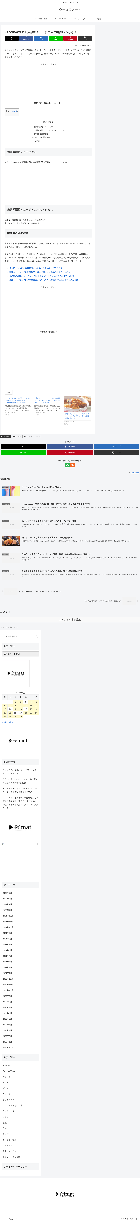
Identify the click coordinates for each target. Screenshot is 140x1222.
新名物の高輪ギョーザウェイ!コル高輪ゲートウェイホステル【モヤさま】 (42, 276)
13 (5, 709)
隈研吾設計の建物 (41, 134)
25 (31, 713)
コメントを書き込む (70, 619)
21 (10, 713)
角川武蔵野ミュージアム (44, 127)
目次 (45, 122)
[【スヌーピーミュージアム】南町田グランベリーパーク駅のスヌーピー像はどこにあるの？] (49, 406)
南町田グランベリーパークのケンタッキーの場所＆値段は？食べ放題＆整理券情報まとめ (77, 416)
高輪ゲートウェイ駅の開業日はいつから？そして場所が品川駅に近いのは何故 (43, 280)
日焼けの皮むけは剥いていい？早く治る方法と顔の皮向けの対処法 (20, 781)
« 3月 (4, 722)
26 (36, 713)
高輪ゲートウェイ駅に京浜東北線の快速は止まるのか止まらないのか (39, 272)
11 (31, 705)
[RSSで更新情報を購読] (72, 465)
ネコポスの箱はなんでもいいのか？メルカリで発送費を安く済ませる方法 (20, 790)
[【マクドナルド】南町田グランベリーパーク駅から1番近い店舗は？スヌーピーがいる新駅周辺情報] (19, 406)
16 (20, 709)
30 (20, 716)
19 (36, 709)
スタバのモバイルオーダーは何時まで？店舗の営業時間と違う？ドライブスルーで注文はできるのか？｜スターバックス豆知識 (20, 803)
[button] (85, 38)
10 (26, 705)
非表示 (14, 111)
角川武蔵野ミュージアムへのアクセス (49, 130)
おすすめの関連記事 (42, 137)
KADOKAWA (18, 436)
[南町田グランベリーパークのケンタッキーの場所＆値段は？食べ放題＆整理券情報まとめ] (77, 404)
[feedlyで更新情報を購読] (67, 465)
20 (5, 713)
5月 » (11, 722)
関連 (38, 141)
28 (10, 716)
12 (36, 705)
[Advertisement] (48, 81)
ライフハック (6, 436)
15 (15, 709)
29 (15, 716)
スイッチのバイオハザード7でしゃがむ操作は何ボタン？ (20, 772)
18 (31, 709)
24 (26, 713)
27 (5, 716)
